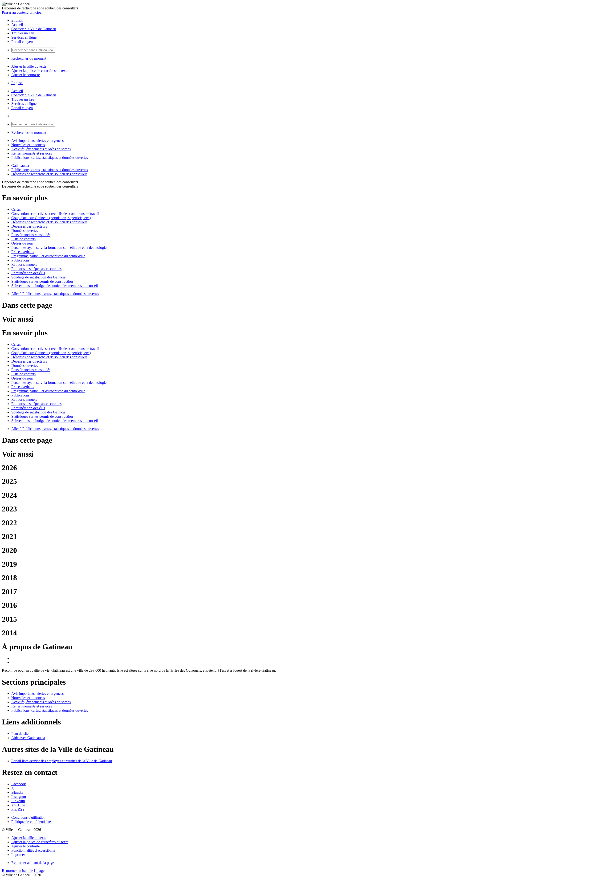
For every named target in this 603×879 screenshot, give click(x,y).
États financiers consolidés (30, 235)
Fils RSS (17, 809)
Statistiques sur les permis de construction (42, 281)
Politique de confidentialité (31, 822)
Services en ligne (24, 37)
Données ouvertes (24, 231)
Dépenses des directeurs (29, 226)
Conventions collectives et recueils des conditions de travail (55, 214)
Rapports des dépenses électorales (36, 269)
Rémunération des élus (28, 273)
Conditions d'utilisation (28, 817)
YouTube (18, 805)
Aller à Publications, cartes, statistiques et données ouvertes (55, 294)
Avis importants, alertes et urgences (37, 141)
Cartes (16, 209)
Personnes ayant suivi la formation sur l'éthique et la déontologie (58, 247)
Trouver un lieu (22, 33)
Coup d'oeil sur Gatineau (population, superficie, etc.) (51, 218)
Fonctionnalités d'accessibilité (33, 850)
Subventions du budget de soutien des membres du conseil (54, 286)
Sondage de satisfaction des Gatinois (38, 277)
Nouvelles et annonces (28, 145)
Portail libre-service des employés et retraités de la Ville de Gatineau (61, 761)
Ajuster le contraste (25, 75)
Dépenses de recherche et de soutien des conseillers (49, 174)
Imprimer (18, 855)
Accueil (17, 25)
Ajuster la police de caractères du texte (39, 71)
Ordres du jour (22, 243)
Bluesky (17, 792)
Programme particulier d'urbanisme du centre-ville (48, 256)
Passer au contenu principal (22, 12)
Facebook (18, 784)
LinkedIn (18, 801)
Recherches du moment (28, 58)
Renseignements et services (31, 153)
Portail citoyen (22, 42)
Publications (20, 260)
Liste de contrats (23, 239)
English (17, 20)
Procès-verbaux (22, 252)
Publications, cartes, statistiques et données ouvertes (49, 157)
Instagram (18, 797)
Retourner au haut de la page (32, 863)
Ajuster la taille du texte (28, 66)
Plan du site (20, 734)
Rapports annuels (24, 264)
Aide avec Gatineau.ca (28, 738)
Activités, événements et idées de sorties (41, 149)
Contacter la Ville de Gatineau (33, 29)
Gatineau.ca (20, 166)
